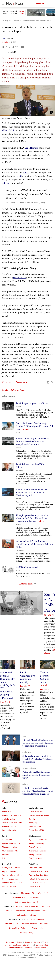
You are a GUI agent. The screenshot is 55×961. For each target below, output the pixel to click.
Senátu (6, 183)
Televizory (25, 928)
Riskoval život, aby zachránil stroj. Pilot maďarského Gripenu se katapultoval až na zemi (32, 441)
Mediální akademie (13, 945)
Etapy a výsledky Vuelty (39, 815)
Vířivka (33, 915)
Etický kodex (28, 945)
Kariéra (37, 942)
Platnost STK (34, 886)
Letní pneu (43, 924)
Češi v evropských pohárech (26, 902)
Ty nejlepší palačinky (37, 840)
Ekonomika (20, 471)
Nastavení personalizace (35, 947)
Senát (22, 390)
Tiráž (44, 942)
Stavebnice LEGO (12, 924)
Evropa (18, 448)
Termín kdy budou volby (12, 823)
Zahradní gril (22, 915)
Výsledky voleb (8, 819)
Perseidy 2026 (19, 897)
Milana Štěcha (8, 130)
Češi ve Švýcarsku (10, 879)
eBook (7, 47)
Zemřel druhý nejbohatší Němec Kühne (31, 466)
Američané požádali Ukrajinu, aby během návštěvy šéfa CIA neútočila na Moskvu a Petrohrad (7, 685)
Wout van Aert (35, 826)
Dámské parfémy (29, 924)
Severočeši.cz (19, 277)
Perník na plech (35, 858)
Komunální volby (9, 830)
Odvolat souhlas (16, 947)
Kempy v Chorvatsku (11, 868)
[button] (27, 100)
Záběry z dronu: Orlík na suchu (44, 677)
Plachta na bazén (31, 906)
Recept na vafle (35, 854)
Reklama (28, 942)
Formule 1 (6, 854)
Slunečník (10, 911)
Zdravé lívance (35, 847)
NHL (4, 858)
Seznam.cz (39, 4)
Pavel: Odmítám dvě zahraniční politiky (27, 677)
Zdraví (18, 499)
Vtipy (18, 432)
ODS (19, 175)
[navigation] (3, 4)
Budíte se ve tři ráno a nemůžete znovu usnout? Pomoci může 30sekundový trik (31, 492)
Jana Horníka (31, 147)
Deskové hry (14, 928)
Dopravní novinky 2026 (38, 875)
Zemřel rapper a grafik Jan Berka (32, 403)
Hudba (18, 407)
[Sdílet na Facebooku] (48, 382)
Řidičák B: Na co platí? (38, 879)
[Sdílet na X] (52, 382)
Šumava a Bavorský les (12, 875)
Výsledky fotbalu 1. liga (11, 843)
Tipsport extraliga (9, 847)
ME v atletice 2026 (10, 851)
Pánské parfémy (26, 932)
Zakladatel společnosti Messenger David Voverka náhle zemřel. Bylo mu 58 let (34, 543)
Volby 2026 (6, 812)
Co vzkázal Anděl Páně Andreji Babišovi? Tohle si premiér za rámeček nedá (34, 425)
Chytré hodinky (38, 928)
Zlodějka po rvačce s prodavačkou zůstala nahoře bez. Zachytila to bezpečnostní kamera (32, 518)
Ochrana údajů (42, 945)
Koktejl (18, 524)
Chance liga (7, 840)
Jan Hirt (32, 819)
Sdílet (17, 47)
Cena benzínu (34, 897)
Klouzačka (20, 911)
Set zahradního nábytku (37, 911)
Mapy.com (25, 893)
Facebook (10, 942)
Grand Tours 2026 (36, 830)
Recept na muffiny (36, 843)
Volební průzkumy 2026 (12, 815)
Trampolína (45, 906)
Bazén (19, 906)
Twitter (19, 942)
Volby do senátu (9, 826)
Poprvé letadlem (9, 871)
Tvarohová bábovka (37, 851)
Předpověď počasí (40, 893)
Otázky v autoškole (37, 882)
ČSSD (26, 172)
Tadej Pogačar (35, 823)
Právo (4, 38)
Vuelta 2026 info (36, 812)
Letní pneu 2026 (36, 868)
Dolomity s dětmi (9, 886)
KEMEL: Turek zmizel (27, 566)
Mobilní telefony (37, 919)
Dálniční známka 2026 (38, 871)
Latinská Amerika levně (12, 882)
